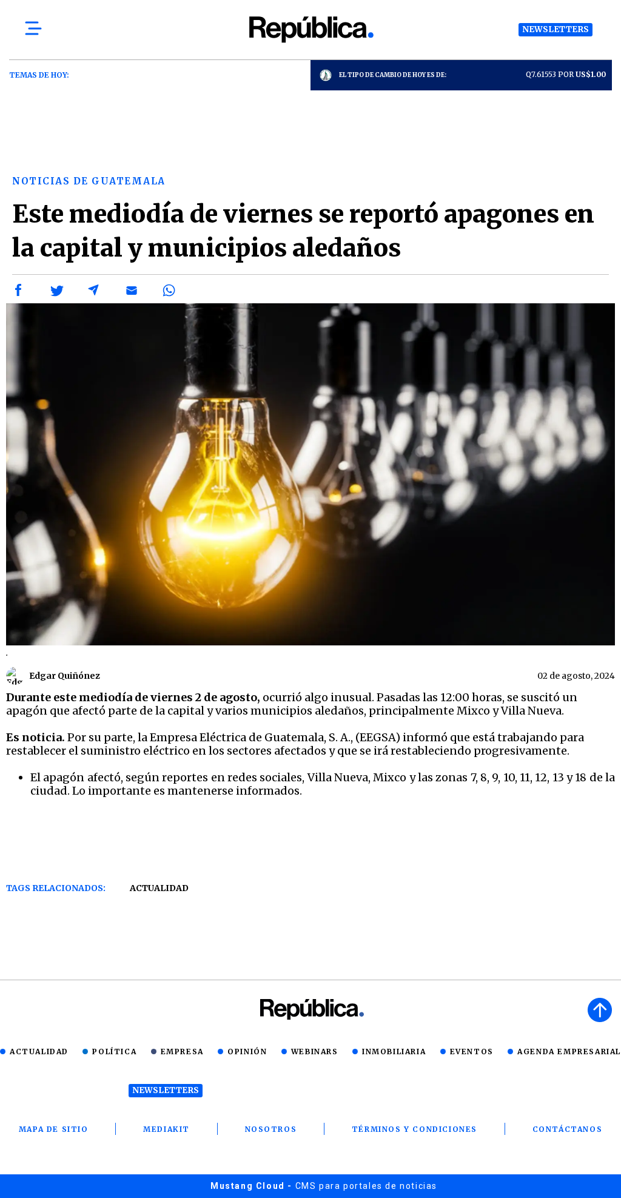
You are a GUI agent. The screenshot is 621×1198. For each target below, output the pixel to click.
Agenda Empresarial (569, 1051)
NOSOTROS (271, 1129)
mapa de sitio (54, 1129)
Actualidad (159, 888)
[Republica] (310, 29)
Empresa (182, 1051)
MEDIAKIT (166, 1129)
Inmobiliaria (394, 1051)
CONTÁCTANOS (567, 1129)
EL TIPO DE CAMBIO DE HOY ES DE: (392, 75)
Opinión (247, 1051)
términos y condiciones (414, 1129)
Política (114, 1051)
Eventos (472, 1051)
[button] (18, 290)
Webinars (314, 1051)
